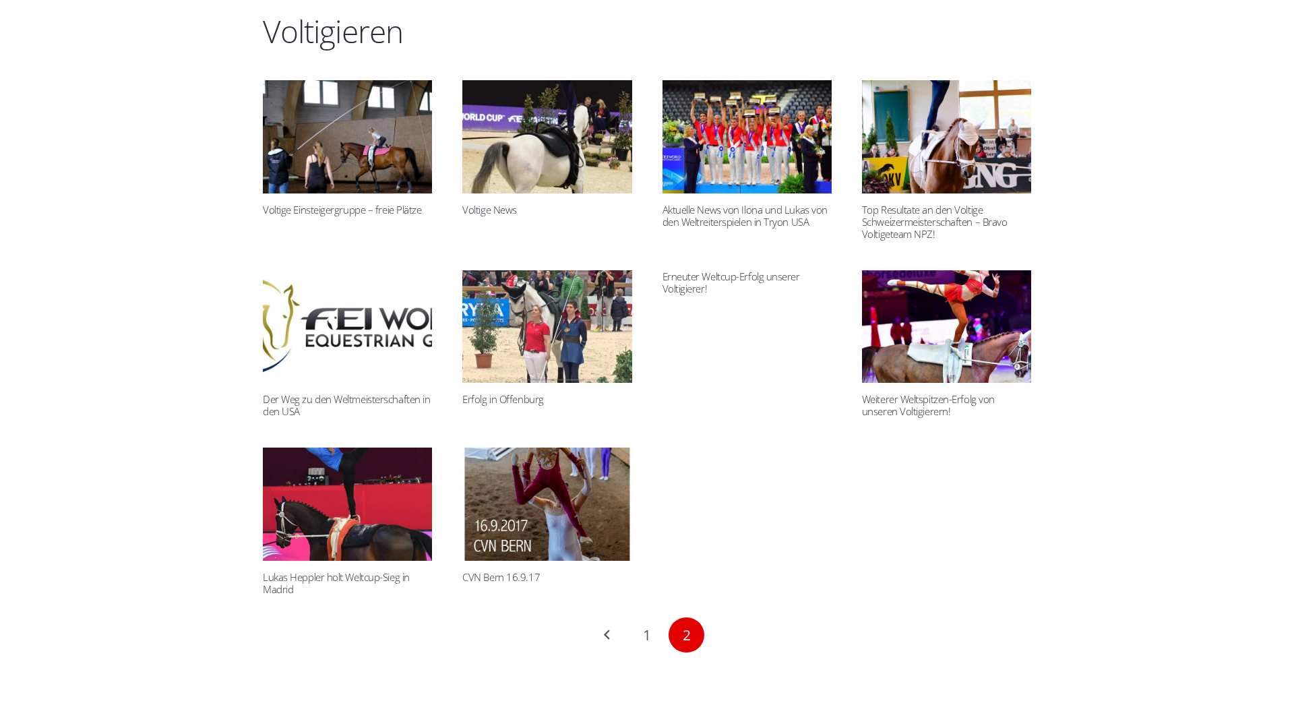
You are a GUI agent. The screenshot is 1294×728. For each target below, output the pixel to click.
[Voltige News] (546, 136)
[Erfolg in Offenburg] (546, 327)
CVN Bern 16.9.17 (501, 577)
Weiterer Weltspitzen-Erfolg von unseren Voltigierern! (928, 405)
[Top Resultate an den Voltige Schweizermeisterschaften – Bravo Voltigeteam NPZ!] (946, 136)
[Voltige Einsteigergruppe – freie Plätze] (347, 136)
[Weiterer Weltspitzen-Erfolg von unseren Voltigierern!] (946, 327)
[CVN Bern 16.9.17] (546, 504)
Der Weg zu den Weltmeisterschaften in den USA (346, 405)
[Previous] (607, 635)
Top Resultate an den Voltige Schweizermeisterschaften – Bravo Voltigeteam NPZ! (935, 222)
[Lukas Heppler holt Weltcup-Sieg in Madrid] (347, 504)
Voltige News (489, 209)
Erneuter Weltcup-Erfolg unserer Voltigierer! (731, 282)
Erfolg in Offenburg (502, 399)
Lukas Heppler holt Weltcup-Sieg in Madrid (336, 583)
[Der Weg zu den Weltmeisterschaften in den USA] (347, 327)
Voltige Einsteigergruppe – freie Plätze (342, 209)
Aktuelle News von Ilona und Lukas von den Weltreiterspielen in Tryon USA (745, 216)
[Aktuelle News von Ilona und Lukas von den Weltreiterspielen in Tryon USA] (747, 136)
